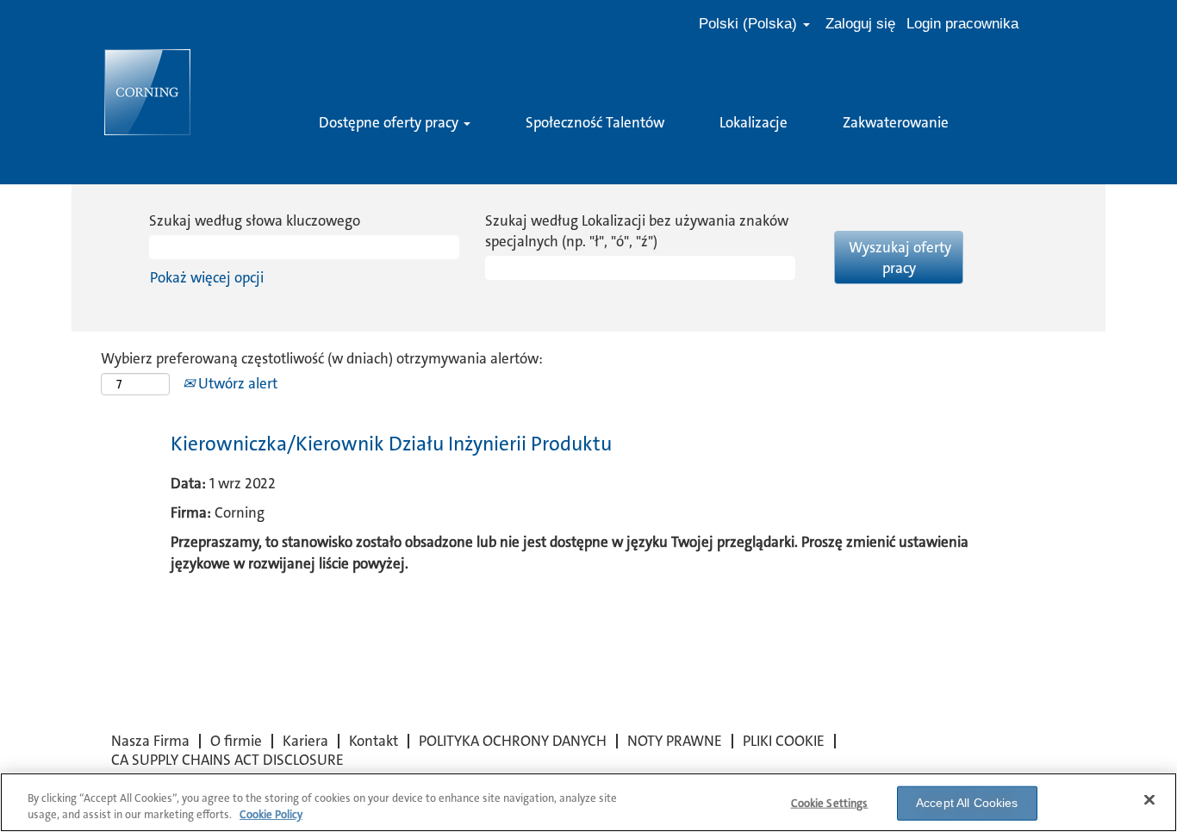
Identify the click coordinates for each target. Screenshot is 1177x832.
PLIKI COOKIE (784, 740)
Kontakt (373, 740)
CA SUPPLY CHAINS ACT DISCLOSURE (227, 759)
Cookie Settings (830, 803)
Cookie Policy (271, 814)
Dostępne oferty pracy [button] (390, 122)
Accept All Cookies (967, 803)
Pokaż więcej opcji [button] (207, 277)
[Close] (1149, 800)
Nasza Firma (150, 740)
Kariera (305, 740)
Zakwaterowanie (896, 122)
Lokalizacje (753, 122)
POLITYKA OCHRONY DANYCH (513, 740)
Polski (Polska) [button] (750, 24)
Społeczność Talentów (595, 122)
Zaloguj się (860, 24)
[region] (588, 802)
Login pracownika (962, 24)
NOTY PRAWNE (674, 740)
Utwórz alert (236, 383)
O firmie (236, 740)
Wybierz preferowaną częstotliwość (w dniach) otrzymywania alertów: (322, 358)
